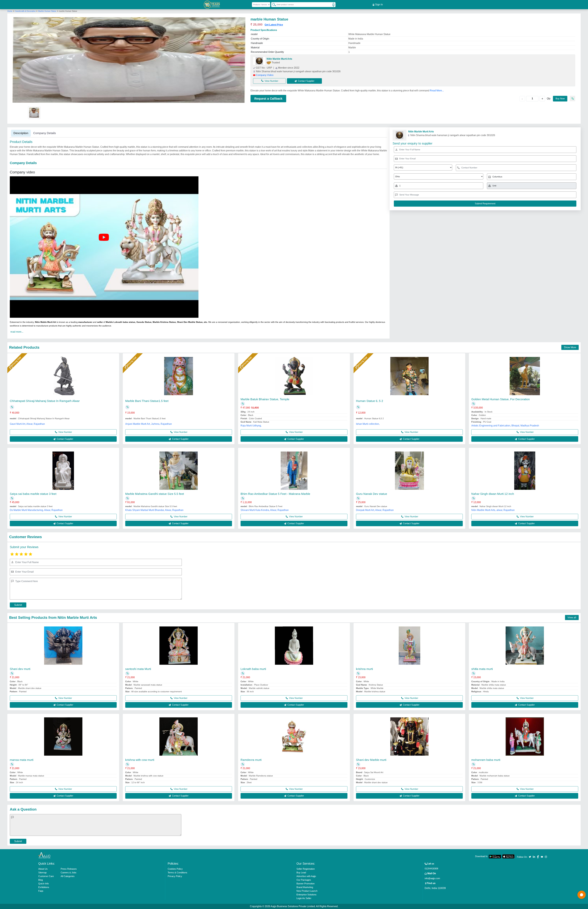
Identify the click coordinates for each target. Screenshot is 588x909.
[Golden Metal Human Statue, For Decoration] (525, 376)
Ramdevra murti (251, 759)
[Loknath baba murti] (294, 645)
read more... (16, 331)
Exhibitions (43, 887)
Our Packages (303, 880)
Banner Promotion (305, 883)
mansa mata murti (21, 759)
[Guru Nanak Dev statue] (409, 471)
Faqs (40, 891)
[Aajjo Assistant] (581, 895)
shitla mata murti (482, 669)
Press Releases (69, 869)
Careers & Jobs (68, 872)
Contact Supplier (64, 439)
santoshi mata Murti (138, 669)
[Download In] (495, 856)
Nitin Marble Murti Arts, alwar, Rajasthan (493, 510)
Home (9, 11)
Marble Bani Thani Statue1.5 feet (146, 401)
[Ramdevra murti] (294, 736)
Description (20, 133)
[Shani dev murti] (63, 645)
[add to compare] (572, 98)
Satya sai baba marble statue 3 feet (33, 493)
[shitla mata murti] (525, 645)
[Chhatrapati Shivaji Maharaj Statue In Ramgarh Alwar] (63, 376)
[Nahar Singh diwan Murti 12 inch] (525, 471)
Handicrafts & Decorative (25, 11)
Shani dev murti (20, 669)
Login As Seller (303, 898)
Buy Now (560, 98)
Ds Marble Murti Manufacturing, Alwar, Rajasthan (36, 510)
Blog (40, 880)
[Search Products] (272, 4)
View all (571, 617)
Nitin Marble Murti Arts (279, 59)
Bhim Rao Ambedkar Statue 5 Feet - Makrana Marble (275, 493)
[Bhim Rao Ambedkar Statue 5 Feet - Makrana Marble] (294, 471)
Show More (570, 347)
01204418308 (431, 868)
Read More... (437, 90)
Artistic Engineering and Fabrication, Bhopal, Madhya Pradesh (505, 425)
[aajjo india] (212, 4)
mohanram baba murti (485, 759)
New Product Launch (306, 891)
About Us (43, 869)
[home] (44, 855)
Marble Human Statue (47, 11)
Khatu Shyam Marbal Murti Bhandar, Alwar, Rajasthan (154, 510)
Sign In (379, 4)
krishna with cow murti (139, 759)
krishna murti (364, 669)
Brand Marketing (304, 887)
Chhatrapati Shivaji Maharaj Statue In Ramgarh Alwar (45, 401)
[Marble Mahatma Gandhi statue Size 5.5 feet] (178, 471)
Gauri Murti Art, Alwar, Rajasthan (27, 424)
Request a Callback (268, 98)
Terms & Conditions (177, 872)
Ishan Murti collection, (368, 424)
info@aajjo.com (432, 878)
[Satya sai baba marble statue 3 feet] (63, 471)
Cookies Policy (175, 869)
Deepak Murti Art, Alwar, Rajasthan (375, 510)
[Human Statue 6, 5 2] (409, 376)
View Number (271, 81)
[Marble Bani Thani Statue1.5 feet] (178, 376)
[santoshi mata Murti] (178, 645)
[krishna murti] (409, 645)
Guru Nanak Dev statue (371, 493)
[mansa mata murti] (63, 736)
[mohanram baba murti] (525, 736)
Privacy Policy (175, 876)
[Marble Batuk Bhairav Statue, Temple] (294, 376)
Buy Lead (301, 872)
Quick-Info (43, 883)
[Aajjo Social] (530, 856)
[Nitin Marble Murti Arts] (259, 61)
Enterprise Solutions (306, 894)
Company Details (44, 133)
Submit (18, 605)
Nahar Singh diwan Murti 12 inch (492, 493)
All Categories (68, 876)
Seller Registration (305, 869)
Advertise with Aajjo (306, 876)
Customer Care (46, 876)
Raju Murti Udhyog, (251, 425)
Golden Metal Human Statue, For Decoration (500, 399)
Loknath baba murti (253, 669)
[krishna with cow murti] (178, 736)
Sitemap (42, 872)
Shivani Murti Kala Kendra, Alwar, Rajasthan (265, 510)
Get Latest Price (274, 24)
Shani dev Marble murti (371, 759)
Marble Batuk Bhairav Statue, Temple (265, 399)
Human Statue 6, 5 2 (369, 401)
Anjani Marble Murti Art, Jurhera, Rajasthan (148, 424)
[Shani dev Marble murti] (409, 736)
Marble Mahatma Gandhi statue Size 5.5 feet (154, 493)
